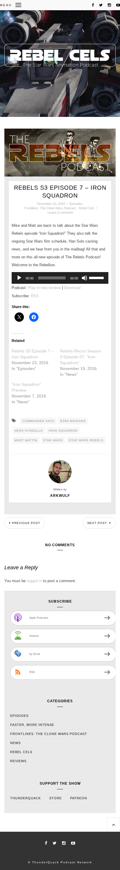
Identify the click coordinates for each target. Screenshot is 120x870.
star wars (53, 440)
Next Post (97, 523)
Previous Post (26, 523)
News (15, 743)
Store (55, 798)
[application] (60, 278)
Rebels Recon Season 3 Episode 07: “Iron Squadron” (80, 357)
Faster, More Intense (32, 725)
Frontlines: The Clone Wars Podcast (49, 208)
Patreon (78, 798)
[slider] (97, 277)
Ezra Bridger (73, 421)
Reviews (18, 761)
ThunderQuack (25, 798)
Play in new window (44, 288)
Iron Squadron (63, 430)
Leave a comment (60, 212)
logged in (34, 581)
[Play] (19, 278)
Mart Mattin (26, 440)
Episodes (75, 203)
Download (72, 288)
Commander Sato (38, 421)
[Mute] (84, 278)
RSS (35, 296)
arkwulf (60, 495)
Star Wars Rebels (86, 440)
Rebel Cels (86, 208)
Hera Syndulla (29, 430)
